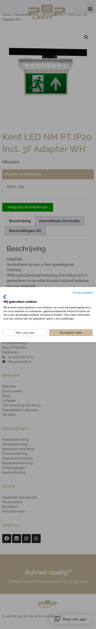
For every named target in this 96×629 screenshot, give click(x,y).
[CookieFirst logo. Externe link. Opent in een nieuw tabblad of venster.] (5, 297)
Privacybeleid (83, 292)
